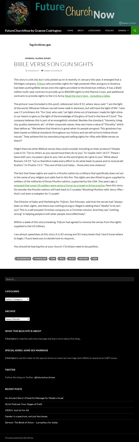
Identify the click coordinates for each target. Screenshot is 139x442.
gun (53, 258)
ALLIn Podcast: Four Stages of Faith (23, 404)
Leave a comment (53, 70)
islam (72, 258)
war (95, 258)
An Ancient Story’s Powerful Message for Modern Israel (34, 398)
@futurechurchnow (44, 377)
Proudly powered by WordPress (19, 438)
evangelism (40, 258)
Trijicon (41, 83)
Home (70, 30)
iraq (62, 258)
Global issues (43, 58)
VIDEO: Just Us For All (17, 410)
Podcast (109, 30)
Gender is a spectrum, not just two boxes (26, 416)
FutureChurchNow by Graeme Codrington (33, 30)
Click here (10, 338)
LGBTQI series (94, 30)
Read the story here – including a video (87, 95)
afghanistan (23, 258)
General (122, 30)
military (83, 258)
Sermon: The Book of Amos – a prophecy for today (31, 422)
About (80, 30)
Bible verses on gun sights (53, 64)
